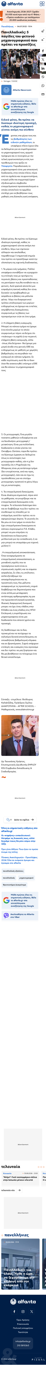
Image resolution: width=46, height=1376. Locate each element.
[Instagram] (23, 1311)
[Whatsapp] (43, 86)
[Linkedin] (43, 68)
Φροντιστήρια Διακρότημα (14, 885)
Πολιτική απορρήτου (23, 1328)
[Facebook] (43, 51)
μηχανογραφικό (26, 878)
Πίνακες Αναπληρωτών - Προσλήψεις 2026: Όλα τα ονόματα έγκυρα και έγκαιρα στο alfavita (19, 860)
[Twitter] (43, 60)
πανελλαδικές (9, 878)
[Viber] (43, 77)
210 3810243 (23, 1345)
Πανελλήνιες (7, 26)
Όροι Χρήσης (23, 1320)
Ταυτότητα (23, 1332)
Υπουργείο (6, 166)
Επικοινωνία (23, 1324)
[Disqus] (23, 962)
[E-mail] (43, 94)
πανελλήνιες (16, 1235)
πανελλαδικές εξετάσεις (13, 871)
